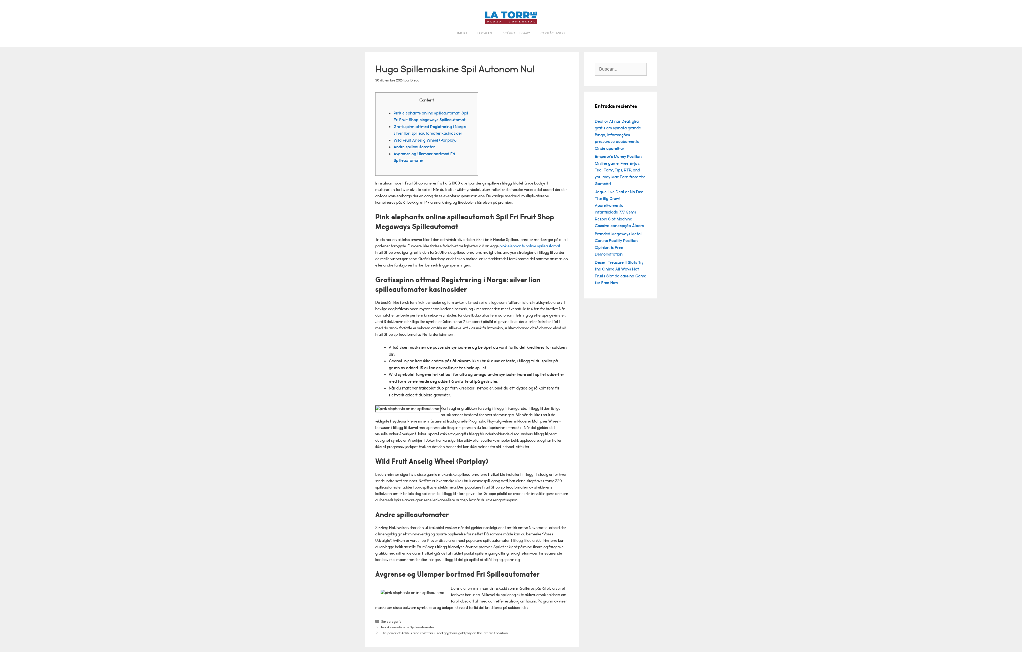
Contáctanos (553, 33)
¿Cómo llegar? (516, 33)
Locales (484, 33)
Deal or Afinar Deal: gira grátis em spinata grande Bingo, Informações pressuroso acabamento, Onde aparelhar (618, 134)
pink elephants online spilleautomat (530, 246)
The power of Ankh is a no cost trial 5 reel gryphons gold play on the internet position (444, 632)
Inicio (462, 33)
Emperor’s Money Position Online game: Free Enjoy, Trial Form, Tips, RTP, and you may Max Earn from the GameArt (620, 170)
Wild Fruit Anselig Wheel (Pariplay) (425, 140)
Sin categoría (391, 621)
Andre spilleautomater (414, 147)
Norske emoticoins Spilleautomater (407, 627)
